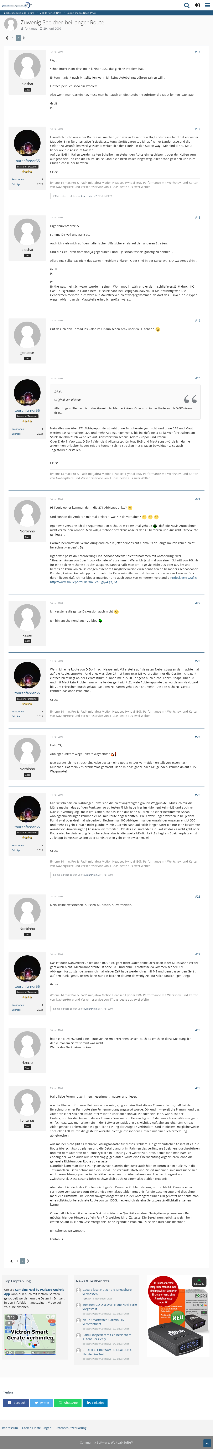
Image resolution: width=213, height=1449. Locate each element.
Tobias (86, 1298)
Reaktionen (18, 179)
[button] (207, 5)
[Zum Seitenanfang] (207, 1443)
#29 (197, 1088)
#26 (197, 896)
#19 (197, 320)
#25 (197, 795)
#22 (197, 603)
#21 (197, 499)
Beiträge (16, 184)
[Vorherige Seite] (7, 38)
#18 (197, 217)
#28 (197, 1030)
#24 (197, 737)
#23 (197, 661)
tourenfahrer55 (89, 195)
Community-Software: (106, 1442)
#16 (197, 52)
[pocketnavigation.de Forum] (16, 5)
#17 (197, 129)
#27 (197, 954)
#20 (197, 378)
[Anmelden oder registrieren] (197, 5)
